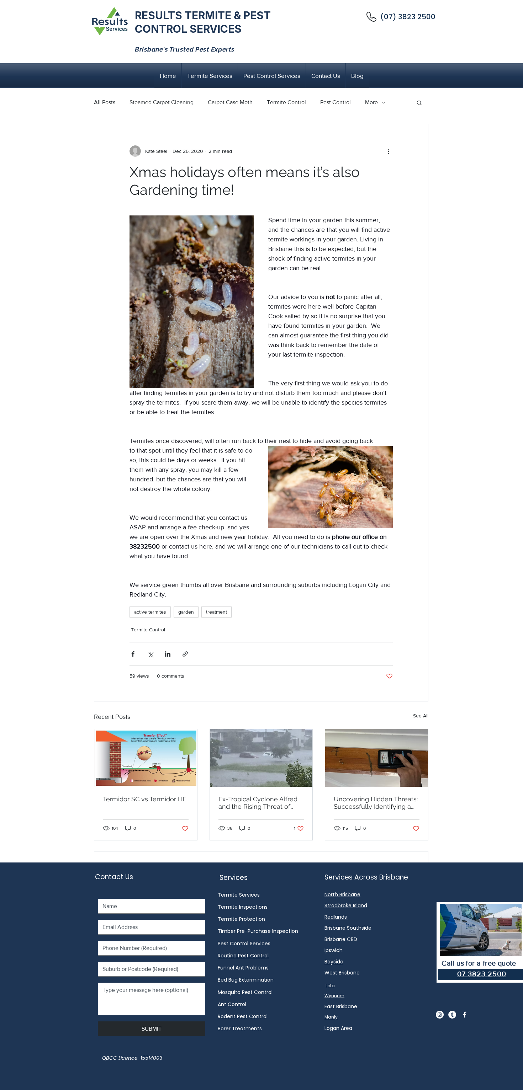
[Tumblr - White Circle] (452, 1015)
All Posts (104, 102)
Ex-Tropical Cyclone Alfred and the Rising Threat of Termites (257, 802)
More (371, 102)
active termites (150, 612)
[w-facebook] (465, 1015)
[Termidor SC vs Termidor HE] (145, 758)
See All (420, 715)
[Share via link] (185, 654)
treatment (216, 612)
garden (186, 612)
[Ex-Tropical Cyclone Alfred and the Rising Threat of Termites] (261, 758)
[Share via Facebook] (133, 654)
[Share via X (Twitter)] (150, 654)
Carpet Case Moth (230, 102)
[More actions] (388, 151)
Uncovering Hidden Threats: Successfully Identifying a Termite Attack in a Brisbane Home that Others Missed (376, 802)
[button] (419, 102)
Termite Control (286, 102)
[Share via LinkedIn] (167, 654)
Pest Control (335, 102)
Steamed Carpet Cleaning (162, 102)
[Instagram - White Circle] (440, 1015)
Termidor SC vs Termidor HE (144, 799)
